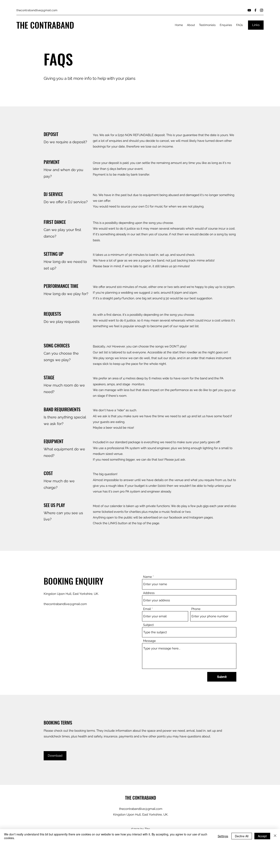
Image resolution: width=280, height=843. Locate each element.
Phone (195, 609)
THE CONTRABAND (45, 25)
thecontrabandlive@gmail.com (36, 10)
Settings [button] (223, 836)
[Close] (275, 836)
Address (149, 593)
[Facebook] (255, 10)
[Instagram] (262, 10)
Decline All (241, 836)
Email (147, 609)
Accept (262, 836)
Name (147, 576)
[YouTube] (249, 10)
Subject (148, 625)
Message (149, 640)
